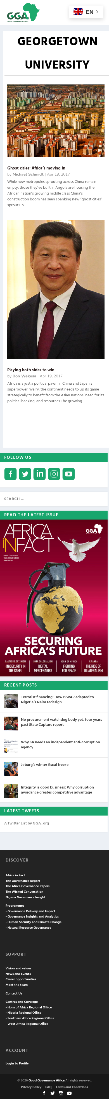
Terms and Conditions (72, 1087)
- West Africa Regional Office (27, 1024)
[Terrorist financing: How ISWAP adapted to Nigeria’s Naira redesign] (11, 701)
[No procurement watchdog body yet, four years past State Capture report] (11, 724)
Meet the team (17, 985)
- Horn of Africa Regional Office (29, 1007)
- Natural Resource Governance (28, 928)
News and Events (18, 974)
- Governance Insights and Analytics (32, 917)
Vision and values (18, 968)
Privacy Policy (31, 1087)
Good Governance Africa (47, 1080)
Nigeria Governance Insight (26, 897)
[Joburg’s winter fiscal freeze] (11, 769)
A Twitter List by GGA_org (26, 823)
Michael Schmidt (28, 174)
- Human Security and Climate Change (33, 922)
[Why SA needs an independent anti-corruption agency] (11, 746)
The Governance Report (23, 881)
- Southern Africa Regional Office (30, 1018)
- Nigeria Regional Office (23, 1013)
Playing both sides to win (30, 370)
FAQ (48, 1087)
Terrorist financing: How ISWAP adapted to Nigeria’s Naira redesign (57, 699)
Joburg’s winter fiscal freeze (44, 765)
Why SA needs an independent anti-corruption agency (60, 745)
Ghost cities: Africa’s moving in (36, 168)
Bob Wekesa (24, 376)
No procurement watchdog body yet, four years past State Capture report (61, 722)
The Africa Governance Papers (27, 886)
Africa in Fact (15, 875)
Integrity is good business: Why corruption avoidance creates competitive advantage (57, 790)
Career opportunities (21, 979)
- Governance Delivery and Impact (30, 911)
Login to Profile (17, 1063)
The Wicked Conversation (24, 892)
